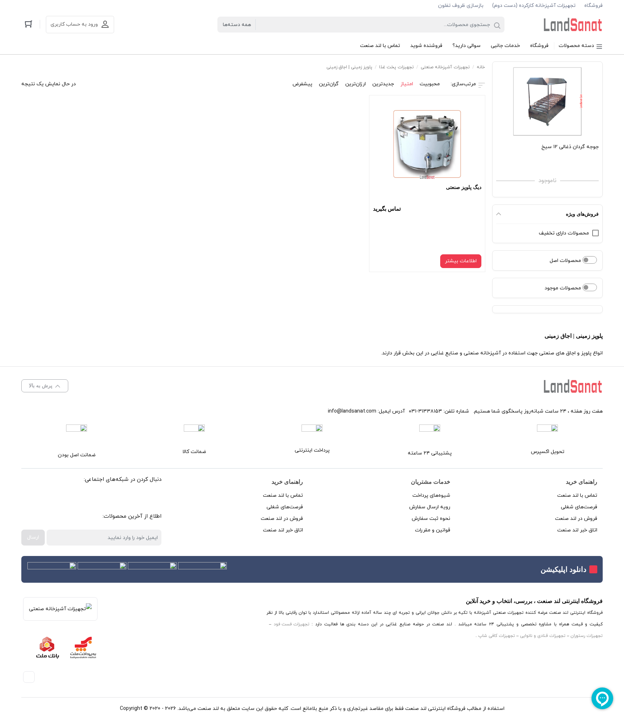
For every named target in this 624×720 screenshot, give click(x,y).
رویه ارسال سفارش (429, 507)
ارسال (33, 537)
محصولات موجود (563, 288)
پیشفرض (302, 84)
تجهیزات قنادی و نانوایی (543, 636)
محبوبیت (430, 84)
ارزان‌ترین (355, 84)
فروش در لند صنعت (576, 518)
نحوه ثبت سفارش (431, 518)
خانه (481, 67)
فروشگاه (593, 5)
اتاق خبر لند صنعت (577, 530)
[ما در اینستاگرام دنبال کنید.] (133, 498)
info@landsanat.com (352, 411)
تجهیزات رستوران (587, 636)
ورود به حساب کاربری (74, 24)
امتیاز (406, 84)
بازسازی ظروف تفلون (461, 5)
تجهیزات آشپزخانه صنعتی (445, 67)
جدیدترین (383, 84)
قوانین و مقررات (432, 530)
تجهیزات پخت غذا (396, 67)
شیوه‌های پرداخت (431, 495)
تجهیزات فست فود (291, 624)
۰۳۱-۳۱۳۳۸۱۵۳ (425, 411)
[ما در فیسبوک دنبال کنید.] (149, 498)
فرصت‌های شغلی (579, 507)
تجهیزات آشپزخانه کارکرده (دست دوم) (534, 5)
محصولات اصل (566, 260)
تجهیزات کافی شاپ (496, 636)
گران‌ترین (329, 84)
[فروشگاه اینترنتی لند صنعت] (573, 24)
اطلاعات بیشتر (461, 261)
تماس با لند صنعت (577, 495)
